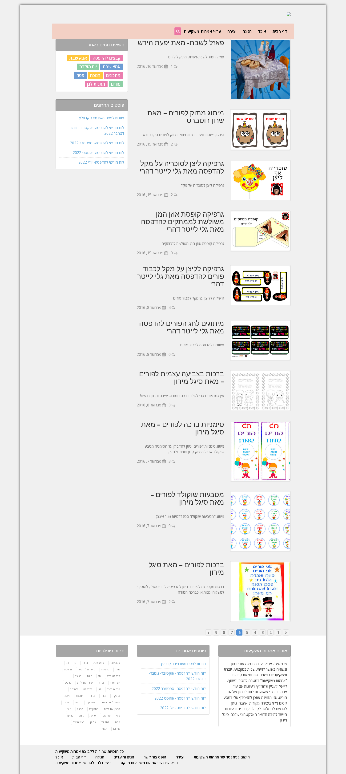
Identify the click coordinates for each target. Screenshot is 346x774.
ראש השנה (78, 722)
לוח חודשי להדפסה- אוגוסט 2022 (98, 152)
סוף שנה (106, 715)
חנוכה (95, 75)
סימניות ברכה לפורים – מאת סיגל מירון (182, 428)
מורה (103, 695)
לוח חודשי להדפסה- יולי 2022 (101, 162)
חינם (89, 676)
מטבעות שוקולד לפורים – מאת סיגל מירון (187, 498)
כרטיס (67, 682)
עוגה (81, 715)
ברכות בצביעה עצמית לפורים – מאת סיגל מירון (181, 377)
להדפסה (87, 689)
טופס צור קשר (155, 757)
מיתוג (67, 695)
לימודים (74, 689)
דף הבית (279, 31)
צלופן (93, 722)
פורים (116, 84)
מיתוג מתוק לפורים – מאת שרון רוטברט (185, 116)
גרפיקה (105, 669)
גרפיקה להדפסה (86, 669)
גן (75, 663)
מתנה (80, 709)
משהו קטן (91, 702)
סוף (118, 715)
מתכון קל (93, 709)
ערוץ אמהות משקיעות (202, 31)
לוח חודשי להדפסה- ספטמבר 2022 (97, 143)
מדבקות (116, 695)
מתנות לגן (96, 84)
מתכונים (113, 75)
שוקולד (116, 728)
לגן (99, 689)
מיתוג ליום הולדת (111, 702)
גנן (67, 663)
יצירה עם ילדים (85, 682)
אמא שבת (112, 66)
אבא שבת (78, 58)
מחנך (92, 695)
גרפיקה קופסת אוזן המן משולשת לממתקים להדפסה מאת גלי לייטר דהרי (182, 221)
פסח (80, 75)
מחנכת (80, 695)
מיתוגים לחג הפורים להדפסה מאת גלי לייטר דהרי (181, 327)
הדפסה (68, 669)
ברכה (85, 663)
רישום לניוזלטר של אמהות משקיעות (222, 757)
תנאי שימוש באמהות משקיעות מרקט (149, 762)
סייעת (93, 715)
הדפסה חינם (113, 676)
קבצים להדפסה (107, 58)
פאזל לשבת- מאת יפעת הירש (181, 43)
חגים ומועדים (124, 757)
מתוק (77, 702)
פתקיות (105, 722)
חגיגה (247, 31)
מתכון (66, 702)
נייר (69, 709)
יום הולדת (88, 66)
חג (99, 676)
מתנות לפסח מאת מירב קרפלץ (101, 118)
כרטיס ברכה (113, 689)
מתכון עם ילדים (112, 709)
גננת (117, 669)
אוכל (262, 31)
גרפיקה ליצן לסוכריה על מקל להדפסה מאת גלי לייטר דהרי (182, 167)
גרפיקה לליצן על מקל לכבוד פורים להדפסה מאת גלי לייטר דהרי (180, 276)
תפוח (104, 728)
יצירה (231, 31)
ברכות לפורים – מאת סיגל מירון (186, 568)
